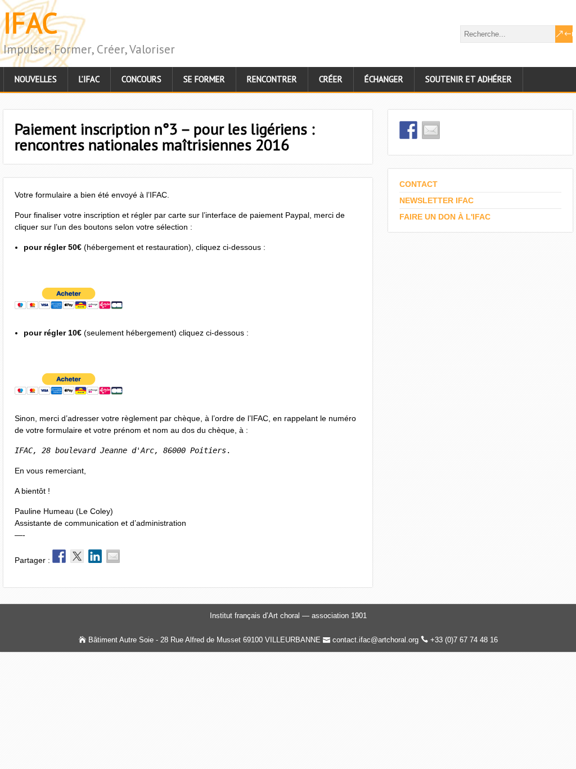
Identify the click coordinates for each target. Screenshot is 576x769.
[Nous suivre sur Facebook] (408, 130)
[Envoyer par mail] (113, 556)
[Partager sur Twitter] (77, 556)
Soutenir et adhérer (468, 79)
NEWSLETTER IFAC (436, 200)
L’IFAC (89, 79)
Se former (204, 79)
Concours (141, 79)
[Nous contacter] (431, 130)
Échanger (383, 79)
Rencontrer (272, 79)
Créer (331, 79)
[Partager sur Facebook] (59, 556)
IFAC (30, 23)
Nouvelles (36, 79)
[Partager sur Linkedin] (95, 556)
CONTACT (418, 184)
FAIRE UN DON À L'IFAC (444, 216)
